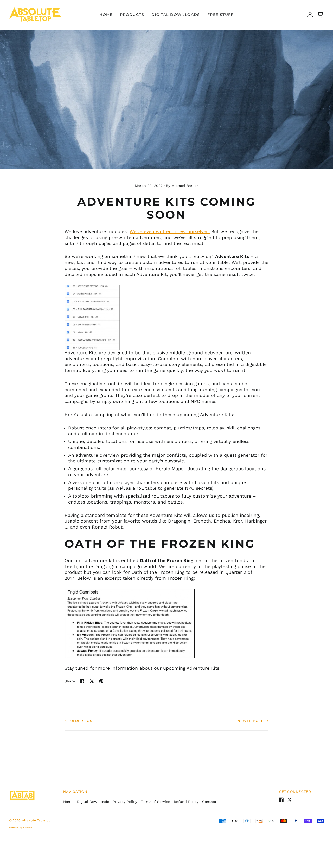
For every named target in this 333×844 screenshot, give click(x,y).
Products (132, 14)
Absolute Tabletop (36, 820)
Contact (209, 802)
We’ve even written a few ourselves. (170, 231)
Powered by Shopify (20, 827)
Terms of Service (155, 802)
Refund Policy (186, 802)
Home (106, 14)
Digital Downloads (175, 14)
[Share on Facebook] (82, 681)
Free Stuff (220, 14)
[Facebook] (281, 799)
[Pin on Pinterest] (101, 681)
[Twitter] (289, 799)
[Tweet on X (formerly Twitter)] (91, 681)
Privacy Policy (125, 802)
